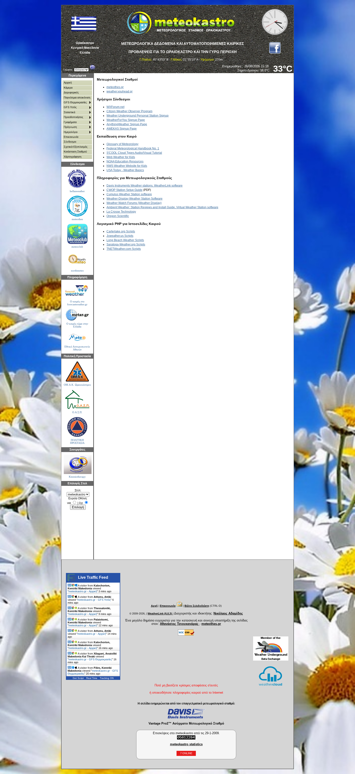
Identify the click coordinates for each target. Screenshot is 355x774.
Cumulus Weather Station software (129, 194)
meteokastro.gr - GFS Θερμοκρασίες (90, 659)
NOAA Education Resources (124, 161)
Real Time (91, 678)
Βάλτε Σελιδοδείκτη (197, 605)
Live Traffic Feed (93, 577)
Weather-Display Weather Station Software (134, 198)
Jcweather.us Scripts (119, 235)
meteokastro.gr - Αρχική (83, 591)
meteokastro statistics (186, 744)
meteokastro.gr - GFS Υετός (94, 599)
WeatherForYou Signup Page (125, 120)
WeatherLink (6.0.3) (160, 613)
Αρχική (68, 82)
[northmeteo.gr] (77, 259)
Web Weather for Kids (120, 157)
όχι (81, 503)
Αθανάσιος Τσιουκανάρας (179, 624)
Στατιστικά (69, 112)
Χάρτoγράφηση (72, 156)
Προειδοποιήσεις (73, 117)
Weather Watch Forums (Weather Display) (134, 203)
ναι (69, 503)
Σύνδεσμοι (70, 141)
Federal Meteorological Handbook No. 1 (132, 148)
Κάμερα (68, 87)
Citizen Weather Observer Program (129, 111)
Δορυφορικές (71, 92)
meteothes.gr (115, 87)
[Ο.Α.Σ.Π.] (77, 399)
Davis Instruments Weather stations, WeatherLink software (144, 185)
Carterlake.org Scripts (120, 231)
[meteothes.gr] (77, 205)
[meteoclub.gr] (77, 233)
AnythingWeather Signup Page (126, 124)
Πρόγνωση (70, 127)
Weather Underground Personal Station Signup (137, 115)
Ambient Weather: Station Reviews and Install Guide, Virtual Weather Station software (162, 207)
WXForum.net (115, 107)
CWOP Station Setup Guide (124, 190)
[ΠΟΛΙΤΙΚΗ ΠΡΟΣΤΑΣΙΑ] (77, 427)
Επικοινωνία (71, 136)
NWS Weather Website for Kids (126, 165)
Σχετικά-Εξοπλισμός (75, 146)
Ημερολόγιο (71, 132)
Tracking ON (107, 678)
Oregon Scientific (117, 216)
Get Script (78, 678)
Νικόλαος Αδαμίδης (228, 613)
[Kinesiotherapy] (77, 464)
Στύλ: (78, 490)
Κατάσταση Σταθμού (75, 151)
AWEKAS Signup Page (121, 128)
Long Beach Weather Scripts (125, 240)
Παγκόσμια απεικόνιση (77, 97)
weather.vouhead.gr (119, 91)
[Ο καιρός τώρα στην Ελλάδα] (77, 315)
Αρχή (154, 605)
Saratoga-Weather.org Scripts (125, 244)
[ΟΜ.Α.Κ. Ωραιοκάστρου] (77, 371)
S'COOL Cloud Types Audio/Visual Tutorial (134, 152)
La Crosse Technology (121, 211)
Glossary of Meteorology (122, 144)
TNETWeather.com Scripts (123, 249)
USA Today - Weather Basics (125, 170)
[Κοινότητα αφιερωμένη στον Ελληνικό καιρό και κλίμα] (77, 179)
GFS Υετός (70, 107)
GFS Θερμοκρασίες (75, 102)
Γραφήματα (70, 122)
